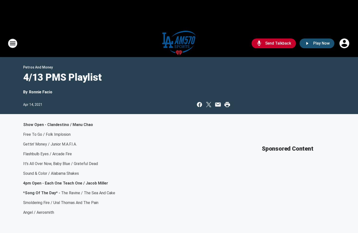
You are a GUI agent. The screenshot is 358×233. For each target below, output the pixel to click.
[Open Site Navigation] (13, 43)
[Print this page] (227, 104)
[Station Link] (179, 43)
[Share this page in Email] (218, 104)
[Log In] (344, 43)
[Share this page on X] (208, 104)
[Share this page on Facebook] (199, 104)
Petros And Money (38, 67)
